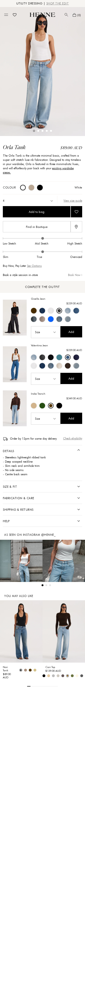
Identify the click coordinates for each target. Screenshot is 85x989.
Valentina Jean (39, 345)
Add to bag (36, 212)
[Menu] (6, 15)
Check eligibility (72, 438)
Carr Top (50, 667)
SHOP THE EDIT (57, 3)
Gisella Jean (38, 298)
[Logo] (42, 15)
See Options (34, 266)
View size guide (73, 200)
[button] (77, 14)
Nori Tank (5, 668)
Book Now (74, 275)
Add (71, 332)
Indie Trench (38, 393)
